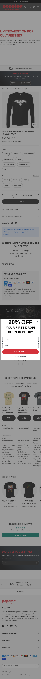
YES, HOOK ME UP (20, 352)
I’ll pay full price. (20, 356)
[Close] (37, 321)
